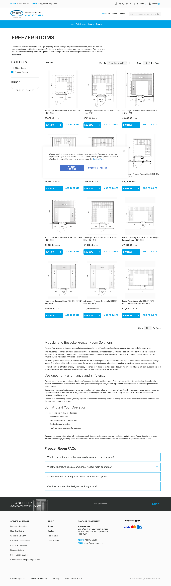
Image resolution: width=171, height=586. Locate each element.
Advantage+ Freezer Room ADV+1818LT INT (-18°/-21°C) (101, 111)
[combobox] (145, 14)
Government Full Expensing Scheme (25, 560)
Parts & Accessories (18, 545)
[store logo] (16, 14)
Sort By (102, 63)
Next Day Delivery (17, 531)
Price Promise (53, 540)
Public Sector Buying (19, 555)
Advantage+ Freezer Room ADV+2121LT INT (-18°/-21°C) (140, 111)
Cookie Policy (99, 159)
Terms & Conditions (39, 578)
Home (71, 24)
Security (56, 578)
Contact (122, 14)
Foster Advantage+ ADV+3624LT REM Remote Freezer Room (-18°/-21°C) (138, 302)
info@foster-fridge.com (47, 4)
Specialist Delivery (18, 536)
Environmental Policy (73, 578)
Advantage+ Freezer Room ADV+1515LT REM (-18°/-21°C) (140, 175)
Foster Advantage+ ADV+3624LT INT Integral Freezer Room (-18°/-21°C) (140, 238)
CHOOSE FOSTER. (34, 15)
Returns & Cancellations (20, 540)
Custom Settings (97, 168)
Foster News (53, 536)
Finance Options (17, 550)
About (114, 14)
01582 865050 (23, 4)
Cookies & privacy (18, 578)
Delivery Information (18, 526)
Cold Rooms (81, 24)
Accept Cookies (71, 168)
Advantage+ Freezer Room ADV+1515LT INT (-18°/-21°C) (63, 111)
